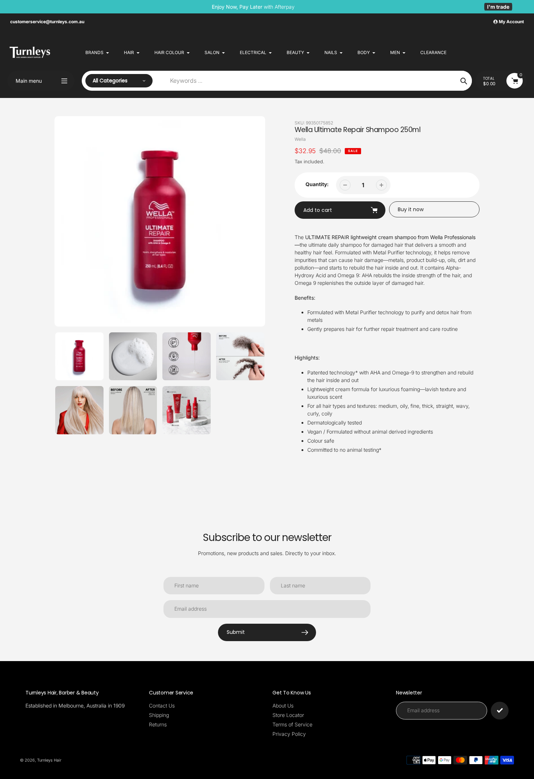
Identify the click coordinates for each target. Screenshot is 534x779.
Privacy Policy (289, 734)
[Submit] (500, 710)
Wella (300, 139)
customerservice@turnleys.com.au (47, 21)
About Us (283, 705)
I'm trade (498, 7)
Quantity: (317, 184)
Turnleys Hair (49, 760)
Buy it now (411, 209)
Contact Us (162, 705)
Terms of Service (292, 724)
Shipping (159, 715)
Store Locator (288, 715)
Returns (158, 724)
